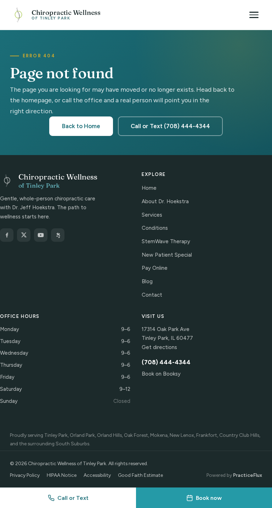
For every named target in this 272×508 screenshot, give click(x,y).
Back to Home (81, 126)
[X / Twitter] (23, 235)
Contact (152, 295)
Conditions (155, 228)
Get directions (159, 347)
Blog (147, 281)
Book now (209, 498)
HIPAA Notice (61, 475)
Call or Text (73, 498)
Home (149, 188)
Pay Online (155, 268)
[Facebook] (6, 235)
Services (152, 215)
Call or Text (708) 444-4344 (170, 126)
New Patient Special (167, 255)
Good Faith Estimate (140, 475)
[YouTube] (40, 235)
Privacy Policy (25, 475)
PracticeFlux (247, 475)
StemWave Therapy (166, 241)
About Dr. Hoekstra (165, 201)
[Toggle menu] (254, 15)
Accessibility (97, 475)
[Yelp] (57, 235)
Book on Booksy (161, 374)
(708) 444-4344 (166, 362)
